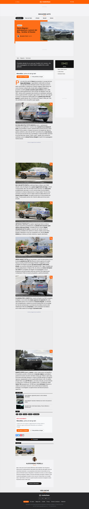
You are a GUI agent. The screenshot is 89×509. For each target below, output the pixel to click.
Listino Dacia (60, 71)
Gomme (51, 18)
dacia (20, 414)
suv (17, 414)
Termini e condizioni (55, 501)
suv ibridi (30, 414)
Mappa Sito (38, 501)
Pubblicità (63, 501)
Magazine (22, 58)
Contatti (43, 501)
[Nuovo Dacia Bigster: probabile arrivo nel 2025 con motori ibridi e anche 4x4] (34, 286)
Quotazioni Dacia (61, 73)
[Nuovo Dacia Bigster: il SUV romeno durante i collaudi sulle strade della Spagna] (34, 113)
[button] (39, 498)
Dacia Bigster (36, 414)
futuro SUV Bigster (25, 83)
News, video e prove (62, 69)
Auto (18, 58)
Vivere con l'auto (28, 18)
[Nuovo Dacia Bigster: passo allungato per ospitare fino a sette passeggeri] (34, 173)
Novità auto (18, 18)
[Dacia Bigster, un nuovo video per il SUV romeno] (34, 360)
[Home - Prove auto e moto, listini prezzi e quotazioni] (45, 2)
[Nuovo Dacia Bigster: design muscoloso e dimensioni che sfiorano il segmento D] (34, 247)
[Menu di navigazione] (17, 2)
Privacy (48, 501)
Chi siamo (32, 501)
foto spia (25, 414)
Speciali (44, 18)
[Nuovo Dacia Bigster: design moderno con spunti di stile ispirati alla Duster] (34, 211)
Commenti (35, 439)
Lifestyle (37, 18)
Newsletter (26, 501)
